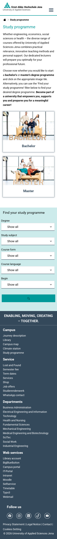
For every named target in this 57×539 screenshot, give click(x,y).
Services (8, 378)
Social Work (10, 441)
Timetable (9, 488)
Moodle (7, 479)
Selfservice (9, 483)
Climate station (12, 348)
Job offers (9, 386)
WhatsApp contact (13, 395)
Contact (47, 524)
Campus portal (11, 466)
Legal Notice (33, 524)
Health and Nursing (14, 420)
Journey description (14, 335)
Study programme (13, 352)
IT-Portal (8, 471)
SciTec (7, 437)
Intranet (7, 475)
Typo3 (6, 492)
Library (7, 339)
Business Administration (17, 407)
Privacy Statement (13, 524)
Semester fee (11, 369)
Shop (6, 382)
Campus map (11, 344)
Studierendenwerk (13, 390)
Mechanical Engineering (17, 428)
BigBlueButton (11, 462)
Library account (12, 458)
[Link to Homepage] (22, 6)
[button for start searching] (28, 298)
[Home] (4, 19)
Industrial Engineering (15, 445)
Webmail (8, 496)
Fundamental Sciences (16, 424)
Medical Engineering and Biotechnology (26, 433)
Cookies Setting (12, 529)
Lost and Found (12, 365)
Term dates (9, 373)
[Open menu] (51, 10)
